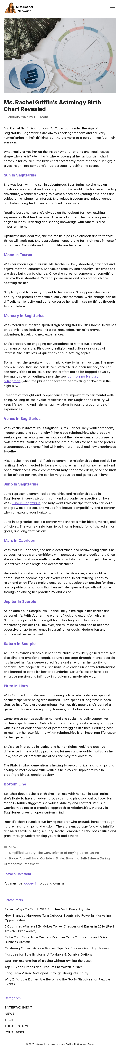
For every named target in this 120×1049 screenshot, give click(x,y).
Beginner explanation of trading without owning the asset (48, 961)
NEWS (13, 847)
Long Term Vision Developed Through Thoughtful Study (46, 973)
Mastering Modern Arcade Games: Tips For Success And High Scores (57, 948)
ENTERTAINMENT (18, 1007)
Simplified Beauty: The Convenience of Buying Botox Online (54, 853)
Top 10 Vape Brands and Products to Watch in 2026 (43, 967)
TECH (9, 1020)
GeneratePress (85, 1044)
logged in (30, 883)
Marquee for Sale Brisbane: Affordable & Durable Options (48, 954)
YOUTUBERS (14, 1032)
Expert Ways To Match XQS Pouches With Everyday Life (47, 909)
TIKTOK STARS (16, 1026)
